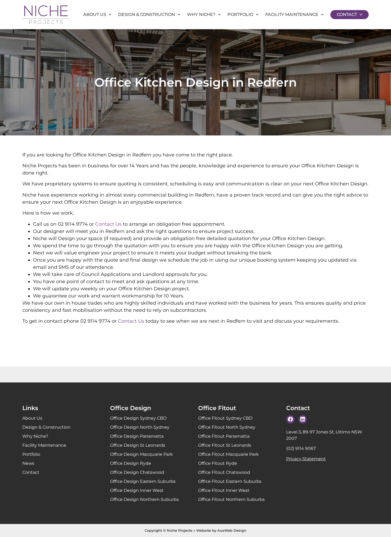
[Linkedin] (302, 419)
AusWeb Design (231, 530)
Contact (347, 14)
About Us (94, 14)
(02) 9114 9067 (301, 448)
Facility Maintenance (291, 14)
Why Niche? (201, 14)
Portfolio (240, 14)
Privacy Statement (306, 458)
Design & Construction (146, 14)
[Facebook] (290, 419)
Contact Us (108, 224)
